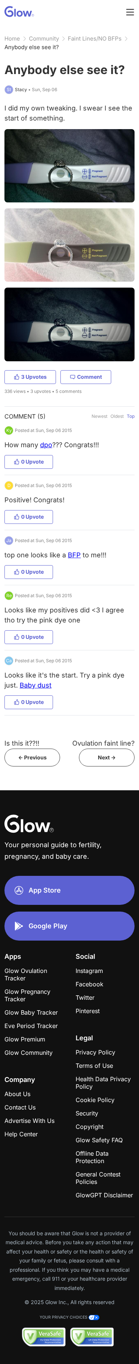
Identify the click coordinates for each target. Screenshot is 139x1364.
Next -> (107, 757)
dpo (46, 445)
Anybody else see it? (31, 47)
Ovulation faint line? (103, 743)
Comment (89, 377)
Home (12, 38)
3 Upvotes (34, 377)
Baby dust (36, 685)
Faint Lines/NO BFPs (95, 38)
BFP (74, 555)
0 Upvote (32, 461)
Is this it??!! (21, 743)
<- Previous (32, 757)
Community (44, 38)
